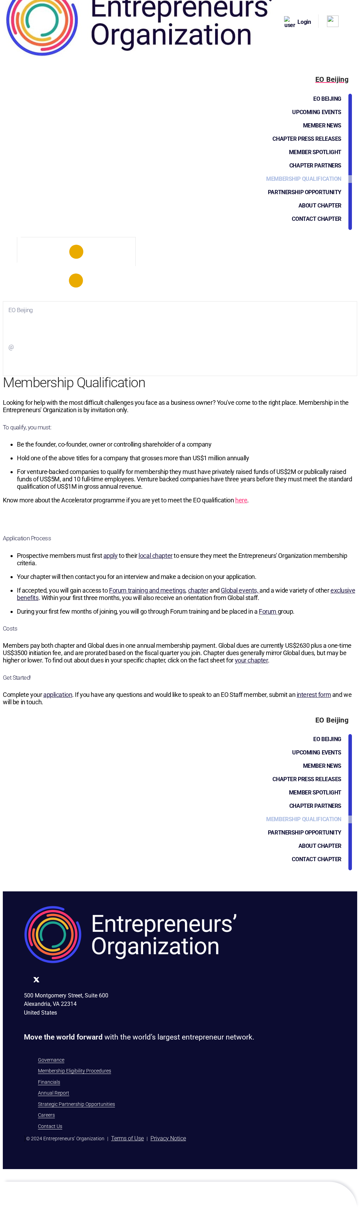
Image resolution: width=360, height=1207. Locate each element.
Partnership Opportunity (304, 192)
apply (110, 555)
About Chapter (319, 205)
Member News (322, 125)
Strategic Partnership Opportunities (76, 1104)
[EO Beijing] (76, 252)
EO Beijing (327, 98)
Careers (46, 1115)
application (57, 694)
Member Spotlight (315, 152)
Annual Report (53, 1093)
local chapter (155, 555)
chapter (198, 590)
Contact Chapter (316, 219)
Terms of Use (127, 1138)
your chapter (251, 660)
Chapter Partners (315, 165)
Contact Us (50, 1126)
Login (304, 22)
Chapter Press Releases (306, 139)
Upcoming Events (316, 112)
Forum (268, 611)
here (241, 500)
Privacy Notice (168, 1138)
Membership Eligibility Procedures (74, 1071)
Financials (49, 1082)
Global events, (240, 590)
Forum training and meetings (147, 590)
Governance (51, 1060)
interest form (314, 694)
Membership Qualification (303, 179)
